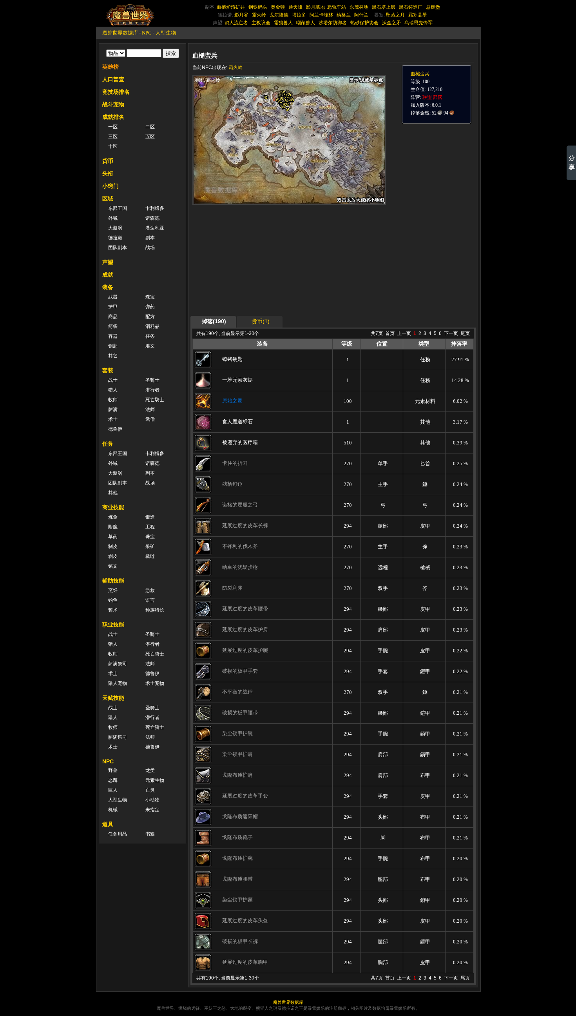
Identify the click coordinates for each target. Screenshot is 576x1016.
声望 (107, 262)
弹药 (150, 307)
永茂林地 (359, 7)
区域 (107, 198)
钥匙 (113, 346)
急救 (150, 590)
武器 (113, 297)
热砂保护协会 (364, 22)
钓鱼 (113, 600)
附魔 (113, 527)
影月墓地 (315, 7)
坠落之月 (395, 15)
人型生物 (166, 33)
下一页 (451, 333)
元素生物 (154, 780)
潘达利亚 (154, 228)
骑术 (113, 610)
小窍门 (110, 186)
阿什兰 (361, 15)
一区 (113, 126)
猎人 (113, 390)
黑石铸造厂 (410, 7)
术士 (113, 419)
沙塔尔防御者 (333, 22)
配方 (150, 316)
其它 (113, 356)
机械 (113, 809)
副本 (150, 237)
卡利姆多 (154, 208)
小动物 (152, 800)
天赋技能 (113, 698)
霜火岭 (259, 15)
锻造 (150, 517)
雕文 (150, 346)
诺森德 (152, 218)
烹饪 (113, 590)
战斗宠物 (113, 104)
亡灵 (150, 790)
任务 (150, 336)
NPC (147, 33)
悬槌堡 (433, 7)
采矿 (150, 546)
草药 (113, 536)
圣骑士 (152, 380)
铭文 (113, 566)
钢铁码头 (257, 7)
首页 (390, 333)
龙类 (150, 770)
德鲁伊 (115, 429)
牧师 (113, 399)
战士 (113, 380)
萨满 (113, 409)
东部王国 (117, 208)
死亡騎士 (154, 399)
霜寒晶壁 (417, 15)
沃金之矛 (391, 22)
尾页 (465, 333)
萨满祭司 (117, 663)
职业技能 (113, 624)
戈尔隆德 (279, 15)
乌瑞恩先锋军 (418, 22)
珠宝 (150, 297)
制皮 (113, 546)
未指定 (152, 809)
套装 (107, 370)
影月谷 (241, 15)
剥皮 (113, 556)
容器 (113, 336)
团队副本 (117, 247)
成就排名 (113, 117)
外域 (113, 218)
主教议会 (261, 22)
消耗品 (152, 326)
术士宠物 (154, 683)
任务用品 (117, 834)
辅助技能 (113, 580)
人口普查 (113, 79)
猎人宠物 (117, 683)
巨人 (113, 790)
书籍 (150, 834)
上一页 (404, 333)
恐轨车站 (336, 7)
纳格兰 (344, 15)
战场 (150, 247)
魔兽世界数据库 (120, 33)
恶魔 (113, 780)
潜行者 (152, 390)
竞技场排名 (116, 92)
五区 (150, 136)
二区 (150, 126)
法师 (150, 409)
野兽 (113, 770)
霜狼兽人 (283, 22)
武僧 (150, 419)
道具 (107, 824)
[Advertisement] (267, 260)
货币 (107, 161)
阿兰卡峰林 (321, 15)
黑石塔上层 (383, 7)
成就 (107, 274)
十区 (113, 146)
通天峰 (295, 7)
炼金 (113, 517)
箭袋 (113, 326)
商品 (113, 316)
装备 (107, 287)
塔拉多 (299, 15)
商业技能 (113, 507)
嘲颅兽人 (305, 22)
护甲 (113, 307)
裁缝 (150, 556)
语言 (150, 600)
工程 (150, 527)
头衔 (107, 173)
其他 (113, 492)
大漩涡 (115, 228)
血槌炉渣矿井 (231, 7)
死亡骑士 (154, 654)
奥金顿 (278, 7)
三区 (113, 136)
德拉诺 (115, 237)
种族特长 (154, 610)
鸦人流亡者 (236, 22)
